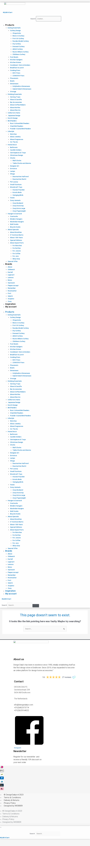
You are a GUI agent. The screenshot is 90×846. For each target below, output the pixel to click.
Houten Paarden (19, 190)
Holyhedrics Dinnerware (21, 86)
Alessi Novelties (16, 232)
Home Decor (12, 145)
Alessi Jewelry (15, 137)
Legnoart (11, 275)
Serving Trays (15, 97)
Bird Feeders (12, 121)
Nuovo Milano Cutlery (20, 52)
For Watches (17, 245)
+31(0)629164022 (21, 710)
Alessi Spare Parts (17, 243)
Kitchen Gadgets (16, 60)
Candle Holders (15, 150)
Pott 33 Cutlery (18, 38)
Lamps (12, 171)
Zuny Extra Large (19, 208)
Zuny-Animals (15, 200)
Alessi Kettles (15, 107)
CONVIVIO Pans (18, 76)
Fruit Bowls (14, 57)
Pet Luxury (14, 182)
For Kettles (17, 248)
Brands (8, 264)
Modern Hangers (16, 219)
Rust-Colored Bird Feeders (19, 123)
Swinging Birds (18, 195)
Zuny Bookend (18, 203)
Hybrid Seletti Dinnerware (22, 89)
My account (11, 306)
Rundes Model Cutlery (21, 41)
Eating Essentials (14, 28)
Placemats (14, 78)
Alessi (10, 267)
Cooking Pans (15, 70)
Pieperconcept (13, 285)
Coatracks (14, 216)
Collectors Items (14, 113)
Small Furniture (15, 184)
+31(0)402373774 (21, 707)
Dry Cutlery (17, 44)
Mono (10, 280)
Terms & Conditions (12, 797)
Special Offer (13, 261)
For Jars (16, 256)
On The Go (14, 142)
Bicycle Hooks (15, 227)
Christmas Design (16, 155)
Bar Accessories (16, 102)
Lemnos (10, 277)
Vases (12, 198)
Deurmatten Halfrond (20, 176)
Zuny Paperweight (19, 211)
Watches (13, 134)
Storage (13, 91)
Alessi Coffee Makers (18, 105)
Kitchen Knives (15, 62)
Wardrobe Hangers (17, 222)
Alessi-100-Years (16, 237)
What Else (16, 259)
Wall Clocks (17, 160)
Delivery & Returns (11, 800)
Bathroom (13, 147)
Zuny (9, 301)
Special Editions (16, 240)
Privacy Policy (10, 803)
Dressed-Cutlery (18, 46)
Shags (12, 174)
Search (33, 19)
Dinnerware (14, 84)
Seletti (10, 296)
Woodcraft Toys (16, 187)
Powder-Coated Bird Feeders (20, 129)
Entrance (13, 168)
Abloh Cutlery (18, 49)
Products (9, 25)
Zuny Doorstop (18, 206)
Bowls (12, 81)
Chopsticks (17, 33)
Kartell (10, 272)
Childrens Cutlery (19, 54)
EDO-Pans (16, 73)
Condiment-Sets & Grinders (20, 65)
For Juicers (17, 251)
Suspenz (11, 299)
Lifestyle (11, 131)
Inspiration (10, 304)
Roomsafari (12, 291)
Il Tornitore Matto (16, 235)
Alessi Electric (15, 110)
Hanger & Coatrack (15, 214)
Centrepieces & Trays (18, 153)
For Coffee (16, 253)
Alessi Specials (13, 229)
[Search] (35, 605)
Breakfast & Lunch (17, 68)
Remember (12, 288)
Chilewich (11, 269)
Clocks (12, 158)
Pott (9, 293)
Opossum (11, 283)
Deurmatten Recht (19, 179)
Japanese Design (14, 115)
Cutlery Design (15, 30)
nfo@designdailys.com (23, 705)
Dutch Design (13, 118)
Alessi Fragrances (16, 139)
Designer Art (14, 166)
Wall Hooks (14, 224)
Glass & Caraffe (16, 99)
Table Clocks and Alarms (22, 163)
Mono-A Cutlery (18, 36)
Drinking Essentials (15, 94)
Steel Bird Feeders (16, 126)
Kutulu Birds (17, 192)
